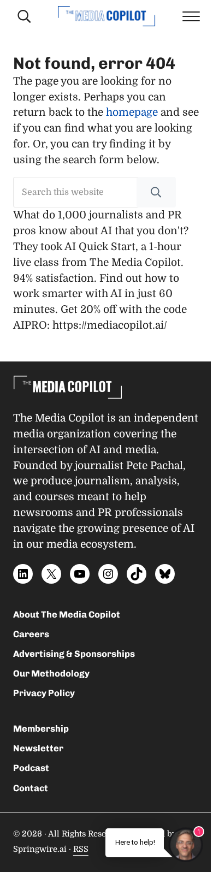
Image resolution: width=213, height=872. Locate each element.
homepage (132, 112)
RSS (80, 849)
